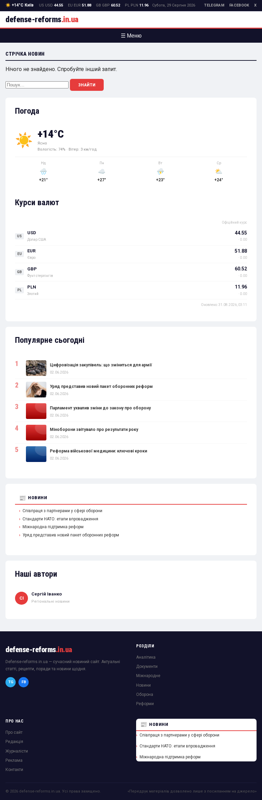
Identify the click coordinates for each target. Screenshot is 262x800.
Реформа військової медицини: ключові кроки (98, 451)
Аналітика (146, 657)
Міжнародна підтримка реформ (53, 526)
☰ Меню (131, 36)
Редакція (14, 741)
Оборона (144, 694)
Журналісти (16, 751)
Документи (147, 666)
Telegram (214, 5)
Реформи (145, 703)
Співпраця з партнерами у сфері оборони (62, 510)
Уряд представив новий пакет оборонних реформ (101, 386)
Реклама (14, 760)
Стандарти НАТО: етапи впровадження (60, 519)
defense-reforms (41, 19)
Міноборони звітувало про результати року (94, 429)
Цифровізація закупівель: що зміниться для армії (101, 365)
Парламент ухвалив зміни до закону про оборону (100, 408)
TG (10, 682)
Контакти (14, 769)
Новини (37, 497)
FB (23, 682)
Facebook (239, 5)
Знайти (87, 84)
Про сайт (14, 732)
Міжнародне (148, 675)
